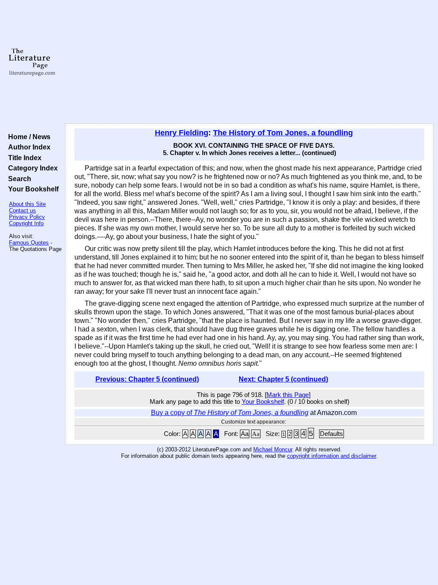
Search (18, 178)
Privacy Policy (27, 217)
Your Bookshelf (32, 189)
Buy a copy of (229, 412)
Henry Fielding (181, 132)
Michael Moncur (272, 449)
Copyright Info (26, 223)
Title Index (23, 157)
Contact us (22, 210)
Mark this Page (287, 394)
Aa (245, 433)
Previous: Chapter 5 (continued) (147, 379)
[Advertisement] (249, 62)
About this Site (27, 204)
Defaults (331, 433)
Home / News (27, 136)
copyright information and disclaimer (331, 456)
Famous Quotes (29, 242)
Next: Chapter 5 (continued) (283, 379)
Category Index (31, 168)
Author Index (27, 147)
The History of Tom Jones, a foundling (283, 132)
